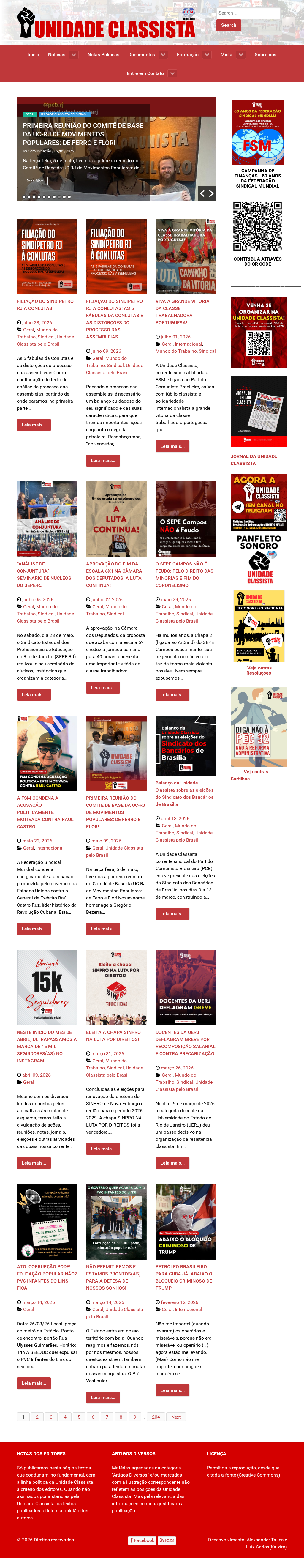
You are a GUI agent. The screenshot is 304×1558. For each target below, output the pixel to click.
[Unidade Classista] (106, 22)
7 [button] (54, 197)
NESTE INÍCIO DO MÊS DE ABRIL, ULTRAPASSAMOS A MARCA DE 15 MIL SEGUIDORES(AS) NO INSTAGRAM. (47, 1046)
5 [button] (44, 197)
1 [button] (24, 197)
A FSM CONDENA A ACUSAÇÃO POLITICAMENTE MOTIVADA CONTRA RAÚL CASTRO (45, 812)
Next (176, 1417)
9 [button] (64, 197)
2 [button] (29, 197)
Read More (35, 181)
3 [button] (34, 197)
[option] (116, 149)
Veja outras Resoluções (259, 670)
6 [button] (49, 197)
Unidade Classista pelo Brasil (64, 114)
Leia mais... (34, 425)
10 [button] (69, 197)
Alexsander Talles (265, 1540)
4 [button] (39, 197)
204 (156, 1417)
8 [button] (59, 197)
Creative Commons (258, 1475)
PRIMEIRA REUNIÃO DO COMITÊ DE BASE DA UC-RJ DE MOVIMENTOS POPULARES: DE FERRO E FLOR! (83, 134)
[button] (202, 193)
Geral (30, 114)
